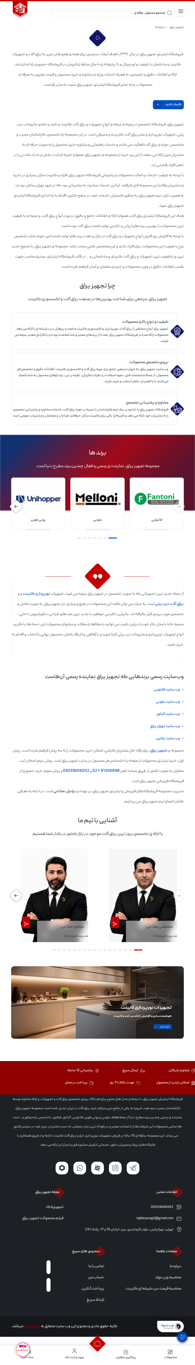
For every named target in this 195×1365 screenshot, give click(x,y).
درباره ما (175, 1266)
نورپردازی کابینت (36, 594)
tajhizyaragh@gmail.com (155, 1218)
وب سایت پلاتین (168, 738)
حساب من (96, 1277)
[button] (112, 538)
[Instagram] (115, 1168)
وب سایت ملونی (167, 702)
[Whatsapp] (79, 1168)
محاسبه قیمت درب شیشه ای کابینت (153, 1289)
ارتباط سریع (95, 1300)
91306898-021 (106, 771)
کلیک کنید (173, 104)
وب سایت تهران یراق (165, 726)
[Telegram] (133, 1168)
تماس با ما (96, 1266)
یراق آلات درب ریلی (169, 604)
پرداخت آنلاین (93, 1289)
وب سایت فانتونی (167, 690)
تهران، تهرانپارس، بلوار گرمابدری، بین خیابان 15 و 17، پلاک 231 (129, 1229)
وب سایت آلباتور (168, 714)
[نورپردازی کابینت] (97, 1002)
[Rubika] (62, 1168)
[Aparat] (97, 1168)
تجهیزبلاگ (54, 1207)
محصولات (170, 1357)
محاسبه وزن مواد (168, 1277)
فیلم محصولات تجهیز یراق (42, 1218)
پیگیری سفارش (126, 1357)
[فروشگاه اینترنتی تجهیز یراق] (20, 10)
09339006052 (76, 771)
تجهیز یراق (177, 27)
